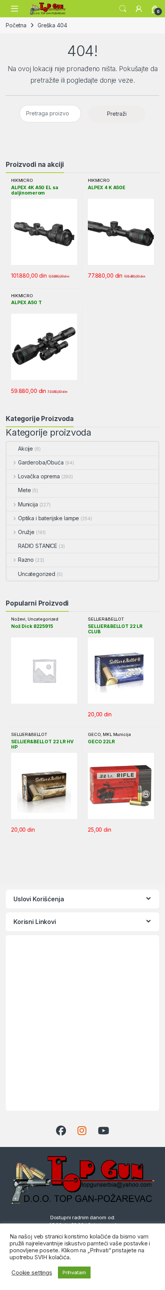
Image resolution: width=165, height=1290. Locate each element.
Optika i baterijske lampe (48, 518)
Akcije (25, 448)
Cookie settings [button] (32, 1272)
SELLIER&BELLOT (106, 619)
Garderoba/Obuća (41, 462)
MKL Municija (116, 734)
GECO (94, 734)
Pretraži (117, 113)
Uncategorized (36, 574)
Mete (24, 490)
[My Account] (139, 8)
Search (123, 9)
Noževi (18, 619)
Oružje (26, 532)
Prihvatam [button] (74, 1272)
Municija (28, 504)
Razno (26, 559)
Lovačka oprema (39, 476)
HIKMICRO (22, 180)
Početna (16, 25)
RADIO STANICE (37, 546)
